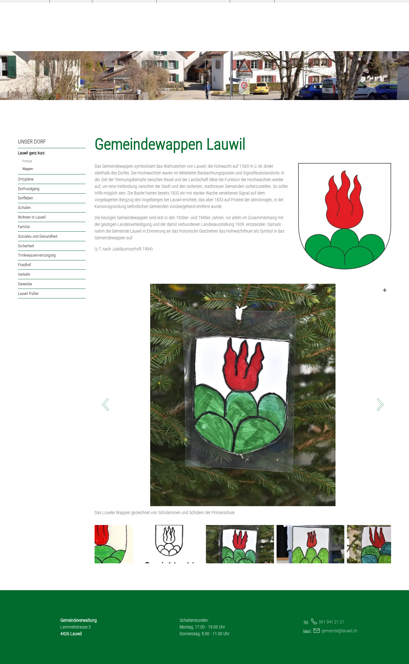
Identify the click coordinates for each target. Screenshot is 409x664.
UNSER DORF (32, 141)
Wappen (27, 169)
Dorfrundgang (28, 188)
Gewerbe (25, 284)
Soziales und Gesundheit (38, 236)
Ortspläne (26, 179)
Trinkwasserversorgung (37, 255)
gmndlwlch (339, 630)
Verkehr (24, 274)
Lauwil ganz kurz (31, 153)
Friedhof (24, 264)
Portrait (27, 161)
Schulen (24, 207)
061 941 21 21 (331, 621)
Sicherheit (26, 245)
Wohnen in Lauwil (32, 217)
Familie (24, 226)
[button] (272, 405)
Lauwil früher (28, 293)
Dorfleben (25, 198)
